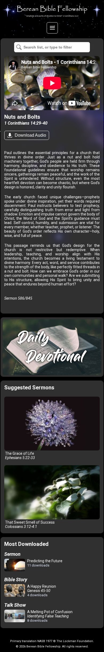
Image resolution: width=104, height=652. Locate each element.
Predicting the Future (44, 563)
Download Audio (30, 135)
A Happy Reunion (41, 590)
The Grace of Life (19, 455)
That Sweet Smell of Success (29, 524)
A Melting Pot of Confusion (49, 616)
